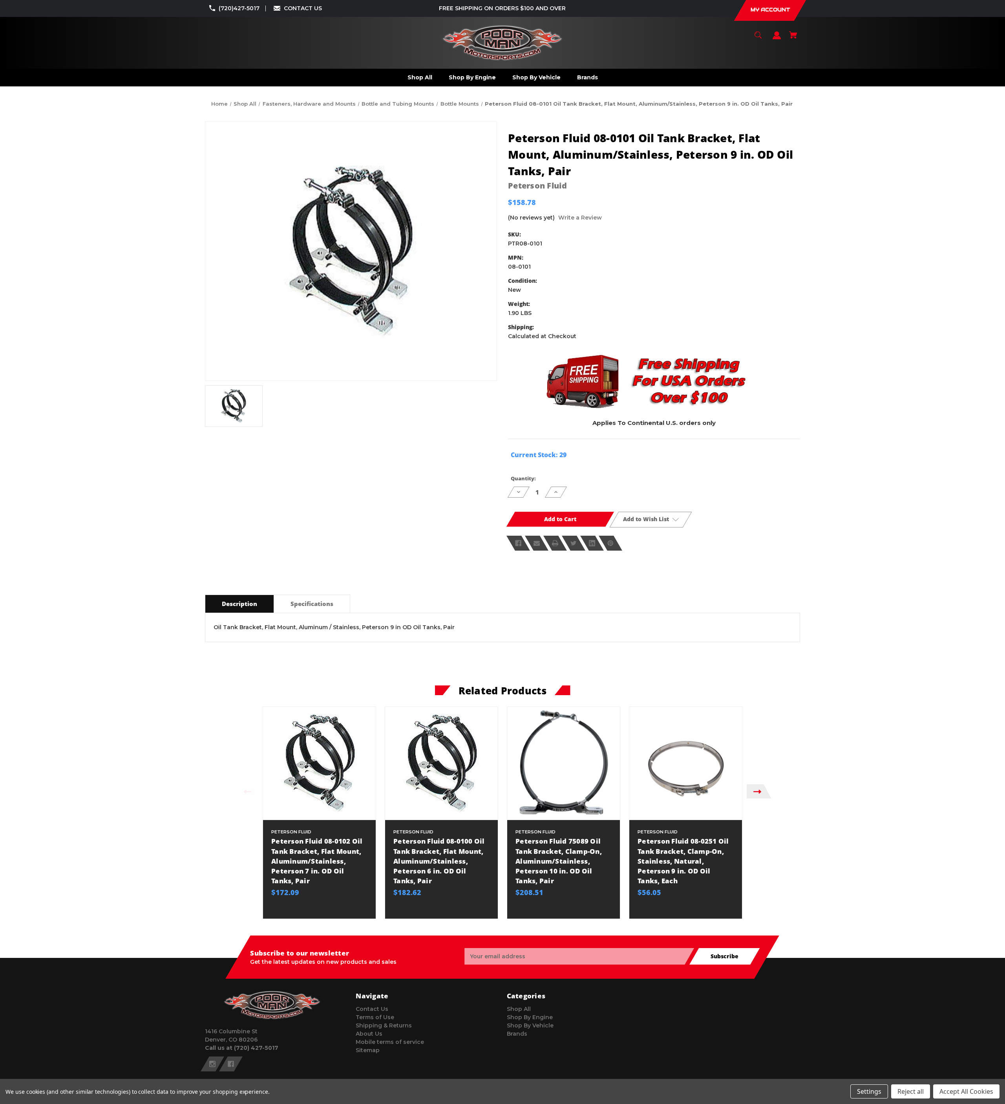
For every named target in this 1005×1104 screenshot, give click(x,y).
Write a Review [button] (580, 217)
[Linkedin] (592, 543)
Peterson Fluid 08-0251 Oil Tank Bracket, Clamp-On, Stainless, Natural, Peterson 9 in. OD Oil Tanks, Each (683, 861)
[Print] (555, 543)
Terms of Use (375, 1017)
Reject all (910, 1091)
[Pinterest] (610, 543)
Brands (517, 1033)
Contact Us (372, 1008)
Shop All (519, 1008)
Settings (869, 1091)
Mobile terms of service (390, 1041)
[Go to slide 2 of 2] (533, 922)
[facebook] (231, 1063)
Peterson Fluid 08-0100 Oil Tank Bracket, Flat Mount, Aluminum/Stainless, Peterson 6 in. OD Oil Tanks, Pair (439, 861)
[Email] (537, 543)
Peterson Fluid (537, 185)
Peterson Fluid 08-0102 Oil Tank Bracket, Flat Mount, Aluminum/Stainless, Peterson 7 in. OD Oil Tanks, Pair (317, 861)
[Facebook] (518, 543)
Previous (246, 791)
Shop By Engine (530, 1017)
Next (759, 791)
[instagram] (212, 1063)
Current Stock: (538, 454)
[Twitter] (573, 543)
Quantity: (523, 478)
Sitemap (368, 1050)
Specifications (312, 604)
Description (239, 604)
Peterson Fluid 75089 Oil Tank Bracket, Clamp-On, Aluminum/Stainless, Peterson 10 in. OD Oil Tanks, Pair (558, 861)
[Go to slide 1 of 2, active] (521, 922)
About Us (369, 1033)
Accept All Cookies (966, 1091)
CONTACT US (303, 8)
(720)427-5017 (239, 8)
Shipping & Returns (384, 1025)
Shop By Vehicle (530, 1025)
